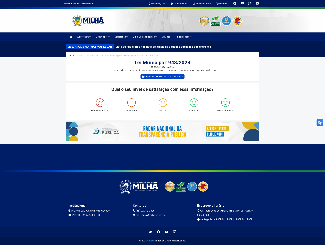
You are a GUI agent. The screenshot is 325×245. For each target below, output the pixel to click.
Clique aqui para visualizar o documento (163, 76)
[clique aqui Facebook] (158, 232)
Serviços (166, 37)
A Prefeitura (83, 37)
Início (71, 55)
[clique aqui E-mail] (150, 232)
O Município (102, 37)
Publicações (183, 37)
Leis (80, 55)
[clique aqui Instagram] (175, 232)
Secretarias (120, 37)
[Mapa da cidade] (162, 157)
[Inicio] (71, 36)
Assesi (150, 240)
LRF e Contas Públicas (144, 37)
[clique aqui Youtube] (167, 232)
